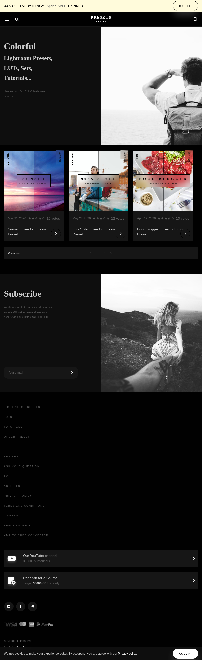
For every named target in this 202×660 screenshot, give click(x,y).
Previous (14, 253)
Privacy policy (127, 653)
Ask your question (22, 466)
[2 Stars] (33, 218)
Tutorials (13, 426)
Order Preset (17, 436)
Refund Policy (17, 525)
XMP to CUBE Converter (26, 535)
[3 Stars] (36, 218)
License (11, 515)
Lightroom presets (22, 407)
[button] (7, 19)
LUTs (8, 417)
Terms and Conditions (24, 505)
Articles (12, 486)
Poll (8, 476)
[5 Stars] (43, 218)
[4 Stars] (40, 218)
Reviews (11, 456)
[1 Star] (29, 218)
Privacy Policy (18, 496)
